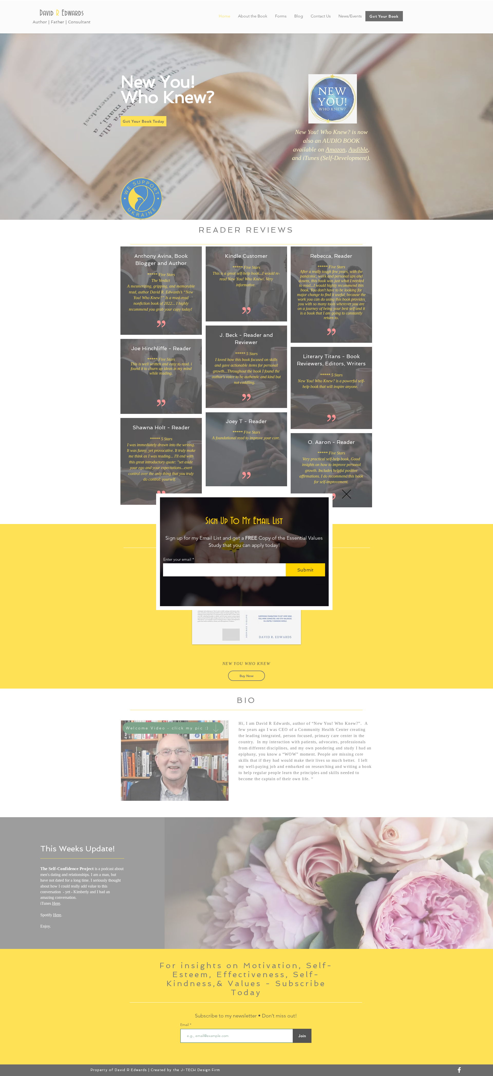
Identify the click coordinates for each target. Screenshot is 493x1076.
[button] (346, 494)
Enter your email (177, 559)
